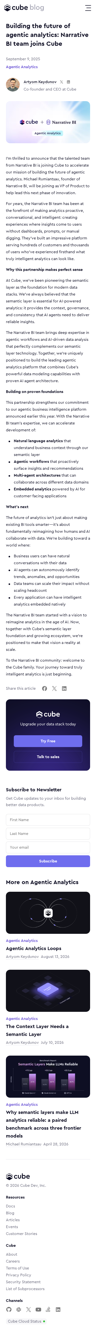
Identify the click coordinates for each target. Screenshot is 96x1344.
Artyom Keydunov (40, 82)
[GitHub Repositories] (9, 1310)
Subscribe (48, 861)
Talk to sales (48, 757)
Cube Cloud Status (24, 1321)
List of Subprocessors (25, 1289)
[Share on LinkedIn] (64, 688)
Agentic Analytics (22, 67)
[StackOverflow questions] (48, 1310)
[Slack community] (19, 1310)
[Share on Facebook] (45, 688)
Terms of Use (17, 1268)
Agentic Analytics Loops (33, 948)
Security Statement (23, 1282)
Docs (10, 1206)
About (11, 1254)
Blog (10, 1213)
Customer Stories (21, 1234)
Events (12, 1227)
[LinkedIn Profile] (58, 1310)
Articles (13, 1220)
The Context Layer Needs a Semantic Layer (37, 1030)
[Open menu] (88, 8)
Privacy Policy (18, 1275)
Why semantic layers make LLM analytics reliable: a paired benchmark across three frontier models (43, 1124)
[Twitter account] (29, 1310)
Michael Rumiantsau (23, 1144)
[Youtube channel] (38, 1310)
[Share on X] (54, 688)
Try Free (48, 741)
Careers (13, 1261)
